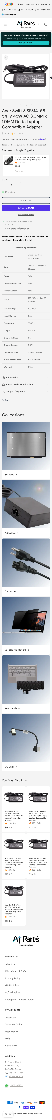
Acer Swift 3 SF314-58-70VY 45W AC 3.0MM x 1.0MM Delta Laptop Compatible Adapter (14, 909)
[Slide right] (32, 105)
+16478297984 (16, 1072)
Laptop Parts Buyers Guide (19, 999)
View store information (17, 228)
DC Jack (9, 766)
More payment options (26, 214)
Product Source (10, 9)
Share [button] (7, 400)
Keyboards (11, 708)
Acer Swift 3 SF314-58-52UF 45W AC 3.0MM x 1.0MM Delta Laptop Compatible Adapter (14, 862)
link (31, 240)
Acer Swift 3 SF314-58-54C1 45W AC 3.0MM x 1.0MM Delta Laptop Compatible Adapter (14, 816)
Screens (9, 474)
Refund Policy (12, 992)
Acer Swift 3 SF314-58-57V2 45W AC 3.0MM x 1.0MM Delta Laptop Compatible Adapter (38, 816)
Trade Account (27, 9)
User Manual (12, 1031)
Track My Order (13, 1024)
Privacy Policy (12, 978)
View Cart (10, 1017)
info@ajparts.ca (44, 4)
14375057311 (16, 1085)
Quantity (5, 180)
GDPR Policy (12, 985)
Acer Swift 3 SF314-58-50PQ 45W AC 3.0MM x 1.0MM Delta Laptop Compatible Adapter (38, 862)
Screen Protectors (15, 649)
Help (7, 1038)
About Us (10, 964)
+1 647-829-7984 (27, 4)
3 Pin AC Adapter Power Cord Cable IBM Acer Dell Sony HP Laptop (30, 158)
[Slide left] (20, 105)
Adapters (10, 533)
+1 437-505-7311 (44, 9)
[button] (5, 24)
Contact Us (11, 1045)
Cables (9, 591)
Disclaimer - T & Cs (15, 971)
